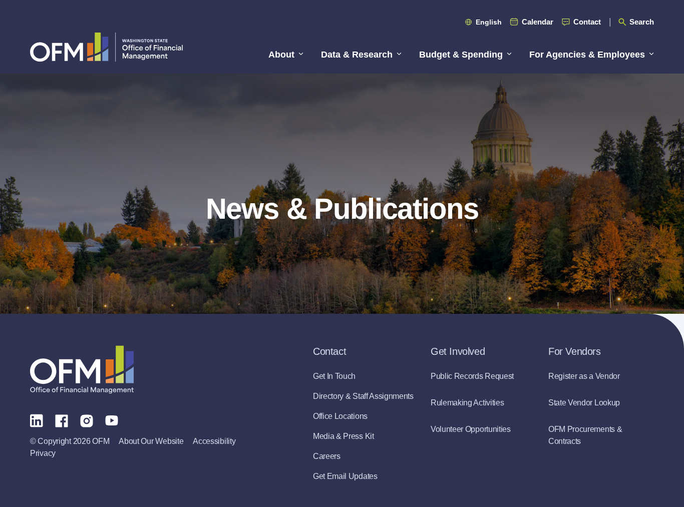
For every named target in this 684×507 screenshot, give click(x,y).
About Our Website (151, 441)
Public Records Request (472, 376)
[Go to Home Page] (106, 47)
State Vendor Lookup (584, 402)
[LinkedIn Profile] (36, 420)
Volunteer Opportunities (471, 429)
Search (641, 22)
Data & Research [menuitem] (357, 55)
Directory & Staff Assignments (363, 396)
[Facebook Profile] (61, 420)
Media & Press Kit (343, 436)
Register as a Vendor (584, 376)
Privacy (43, 453)
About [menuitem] (281, 55)
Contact (587, 22)
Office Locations (340, 416)
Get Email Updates (345, 476)
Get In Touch (334, 376)
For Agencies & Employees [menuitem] (587, 55)
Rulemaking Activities (467, 402)
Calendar (537, 22)
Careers (326, 456)
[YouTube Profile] (111, 420)
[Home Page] (82, 369)
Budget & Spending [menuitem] (461, 55)
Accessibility (214, 441)
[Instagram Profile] (86, 420)
